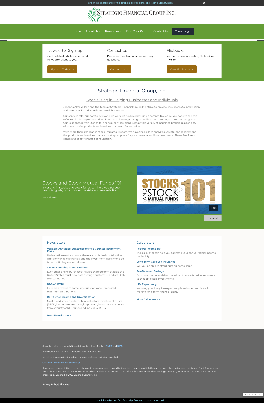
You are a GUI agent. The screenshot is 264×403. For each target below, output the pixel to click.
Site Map (65, 384)
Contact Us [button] (117, 69)
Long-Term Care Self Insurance (156, 261)
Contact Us (161, 31)
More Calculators (148, 299)
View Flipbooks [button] (180, 69)
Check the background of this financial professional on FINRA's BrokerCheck (130, 2)
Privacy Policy (50, 384)
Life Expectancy (147, 284)
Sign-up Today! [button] (61, 69)
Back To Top (251, 394)
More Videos (49, 197)
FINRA (108, 346)
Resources (112, 31)
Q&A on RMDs (55, 283)
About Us (92, 31)
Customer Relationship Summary (61, 362)
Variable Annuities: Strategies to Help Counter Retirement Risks (84, 250)
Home (76, 31)
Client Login (183, 31)
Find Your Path (136, 31)
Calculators (145, 242)
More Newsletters (59, 315)
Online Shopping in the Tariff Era (67, 267)
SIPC (119, 346)
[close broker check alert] (204, 3)
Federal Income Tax (149, 248)
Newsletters (56, 242)
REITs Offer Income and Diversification (71, 297)
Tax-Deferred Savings (150, 271)
